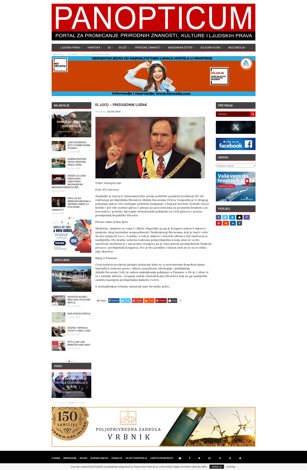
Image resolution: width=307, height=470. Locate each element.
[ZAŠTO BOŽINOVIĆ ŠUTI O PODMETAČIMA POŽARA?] (58, 146)
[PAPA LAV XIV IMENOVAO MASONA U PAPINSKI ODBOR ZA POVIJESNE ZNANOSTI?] (58, 202)
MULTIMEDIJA (236, 47)
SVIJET (123, 47)
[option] (71, 163)
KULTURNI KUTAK (210, 47)
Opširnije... (231, 467)
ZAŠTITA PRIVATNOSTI (161, 458)
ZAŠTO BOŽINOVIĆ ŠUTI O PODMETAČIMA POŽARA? (78, 145)
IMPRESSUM (69, 458)
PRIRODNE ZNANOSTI (147, 47)
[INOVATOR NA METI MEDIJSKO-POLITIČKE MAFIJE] (58, 300)
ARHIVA (83, 458)
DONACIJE (116, 458)
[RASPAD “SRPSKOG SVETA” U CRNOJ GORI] (58, 331)
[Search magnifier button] (253, 114)
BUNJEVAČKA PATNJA (79, 313)
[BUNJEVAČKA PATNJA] (58, 317)
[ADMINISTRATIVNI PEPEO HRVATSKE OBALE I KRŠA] (58, 163)
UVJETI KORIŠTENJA (136, 458)
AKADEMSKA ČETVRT (180, 47)
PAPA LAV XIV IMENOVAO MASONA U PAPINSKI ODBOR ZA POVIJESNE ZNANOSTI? (71, 204)
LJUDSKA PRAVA (70, 47)
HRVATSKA (93, 47)
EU (109, 47)
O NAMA (56, 458)
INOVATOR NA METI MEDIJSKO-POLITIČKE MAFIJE (79, 300)
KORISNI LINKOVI (99, 458)
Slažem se (217, 466)
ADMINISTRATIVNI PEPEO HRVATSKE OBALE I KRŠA (76, 162)
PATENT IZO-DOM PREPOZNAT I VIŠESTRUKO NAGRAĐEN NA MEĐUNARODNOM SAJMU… (69, 182)
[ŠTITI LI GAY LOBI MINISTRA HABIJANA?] (58, 346)
